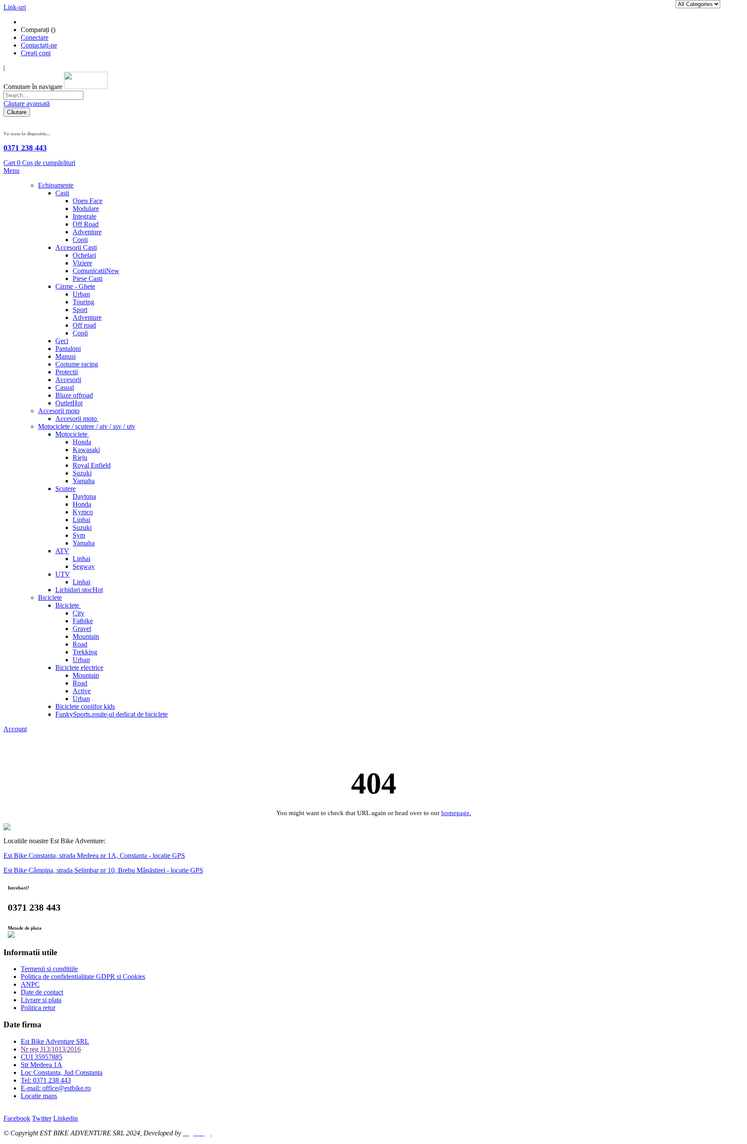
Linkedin (65, 1118)
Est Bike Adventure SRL (55, 1041)
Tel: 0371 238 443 (46, 1080)
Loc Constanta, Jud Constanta (61, 1072)
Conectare (34, 37)
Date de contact (42, 992)
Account (15, 729)
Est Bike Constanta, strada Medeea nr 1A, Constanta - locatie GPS (94, 855)
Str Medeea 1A (41, 1064)
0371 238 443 (25, 147)
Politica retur (38, 1007)
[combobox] (43, 95)
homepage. (456, 812)
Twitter (41, 1118)
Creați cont (36, 53)
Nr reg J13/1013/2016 (51, 1049)
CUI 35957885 (41, 1057)
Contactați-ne (39, 45)
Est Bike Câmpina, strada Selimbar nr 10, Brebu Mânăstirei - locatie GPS (103, 870)
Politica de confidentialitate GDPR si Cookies (83, 976)
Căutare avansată (26, 103)
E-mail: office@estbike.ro (56, 1088)
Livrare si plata (41, 1000)
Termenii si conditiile (49, 968)
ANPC (30, 984)
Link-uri (14, 7)
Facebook (16, 1118)
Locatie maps (39, 1095)
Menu (11, 170)
